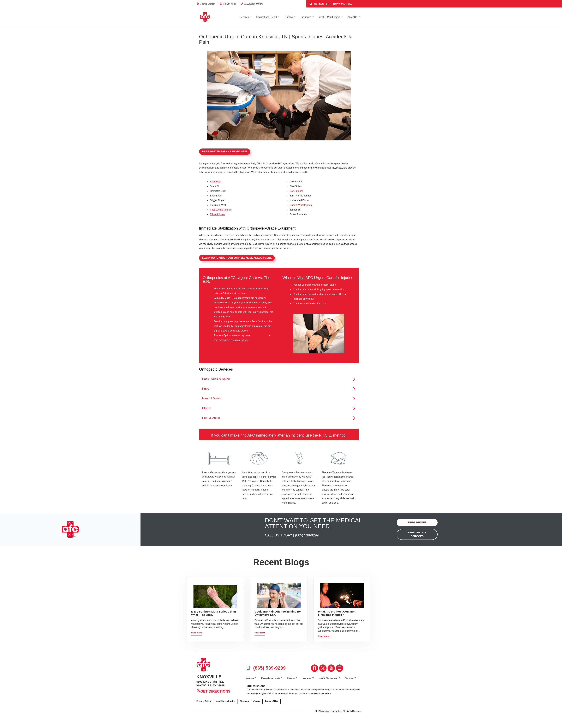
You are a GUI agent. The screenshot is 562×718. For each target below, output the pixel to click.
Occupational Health (266, 17)
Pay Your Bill (344, 3)
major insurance (259, 335)
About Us (352, 17)
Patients (289, 17)
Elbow (206, 408)
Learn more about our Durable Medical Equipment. (237, 258)
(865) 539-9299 (307, 535)
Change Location (207, 3)
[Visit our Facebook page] (314, 668)
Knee (205, 388)
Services (244, 17)
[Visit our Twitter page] (323, 668)
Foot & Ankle (211, 417)
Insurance (306, 17)
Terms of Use (271, 701)
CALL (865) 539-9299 (253, 3)
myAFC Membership (329, 17)
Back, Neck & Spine (216, 379)
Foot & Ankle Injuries (221, 209)
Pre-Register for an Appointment (224, 151)
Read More (196, 633)
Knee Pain (215, 181)
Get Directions (229, 3)
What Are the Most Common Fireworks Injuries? (336, 613)
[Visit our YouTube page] (339, 668)
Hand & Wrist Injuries (301, 205)
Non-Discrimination (225, 701)
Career (256, 701)
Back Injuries (296, 191)
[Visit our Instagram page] (331, 668)
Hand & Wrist (211, 398)
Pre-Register (320, 3)
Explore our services (417, 534)
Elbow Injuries (217, 214)
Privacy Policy (203, 701)
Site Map (244, 701)
